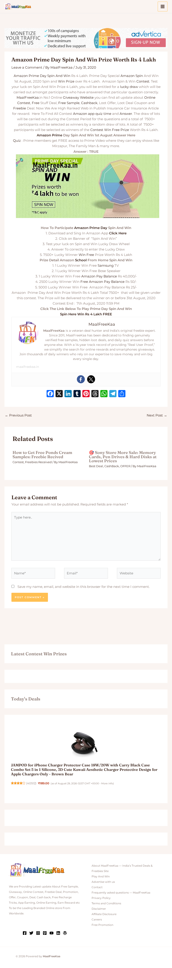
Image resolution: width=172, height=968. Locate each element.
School (81, 260)
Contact (97, 887)
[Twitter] (91, 379)
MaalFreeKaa (28, 98)
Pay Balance (114, 282)
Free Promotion (102, 925)
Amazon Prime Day (90, 228)
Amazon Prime (49, 135)
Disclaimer (99, 908)
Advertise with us (103, 881)
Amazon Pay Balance (99, 276)
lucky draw (129, 87)
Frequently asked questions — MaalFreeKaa (121, 892)
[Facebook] (81, 379)
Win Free (86, 255)
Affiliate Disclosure (104, 914)
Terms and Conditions (106, 903)
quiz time (103, 114)
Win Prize (66, 81)
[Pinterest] (45, 933)
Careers (97, 919)
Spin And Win (58, 76)
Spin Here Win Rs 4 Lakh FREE (86, 314)
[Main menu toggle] (163, 6)
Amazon (21, 76)
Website (87, 98)
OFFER (125, 466)
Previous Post (18, 415)
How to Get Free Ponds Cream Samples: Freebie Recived (42, 454)
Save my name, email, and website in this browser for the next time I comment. (83, 587)
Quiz (17, 141)
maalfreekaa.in (27, 367)
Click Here (118, 233)
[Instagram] (38, 933)
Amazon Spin (131, 76)
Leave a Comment (26, 67)
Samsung (106, 266)
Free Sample (69, 103)
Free (35, 103)
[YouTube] (51, 933)
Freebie (19, 108)
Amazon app (84, 114)
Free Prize (120, 130)
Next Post (157, 415)
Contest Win (100, 130)
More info (107, 783)
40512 (31, 783)
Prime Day (37, 76)
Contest (142, 81)
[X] (59, 394)
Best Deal (96, 466)
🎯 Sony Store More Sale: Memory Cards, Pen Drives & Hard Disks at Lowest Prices (123, 456)
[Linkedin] (58, 933)
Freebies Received (38, 462)
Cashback (89, 103)
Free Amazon (91, 282)
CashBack (111, 466)
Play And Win (101, 876)
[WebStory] (65, 933)
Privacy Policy (101, 898)
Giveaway (71, 98)
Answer (126, 114)
